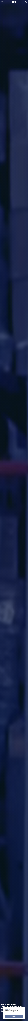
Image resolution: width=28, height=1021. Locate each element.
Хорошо (14, 1016)
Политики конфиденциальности (11, 1013)
